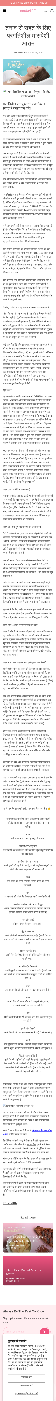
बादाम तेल (31, 1144)
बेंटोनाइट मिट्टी (31, 1140)
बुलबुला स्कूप (21, 1124)
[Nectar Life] (28, 10)
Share (12, 1203)
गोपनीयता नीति (19, 1368)
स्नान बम (43, 1120)
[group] (28, 3)
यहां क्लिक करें (31, 1169)
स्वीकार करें (26, 1377)
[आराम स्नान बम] (28, 1106)
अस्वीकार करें (27, 1385)
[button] (45, 11)
